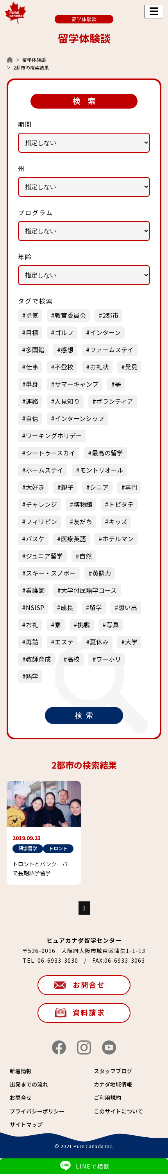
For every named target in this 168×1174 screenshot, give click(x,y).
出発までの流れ (29, 1084)
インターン (105, 332)
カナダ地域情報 (113, 1084)
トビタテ (121, 504)
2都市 (110, 315)
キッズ (118, 521)
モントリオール (101, 470)
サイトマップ (26, 1124)
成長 (67, 607)
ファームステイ (112, 349)
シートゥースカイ (50, 452)
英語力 (101, 573)
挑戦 (83, 624)
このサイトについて (118, 1111)
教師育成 (38, 659)
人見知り (67, 401)
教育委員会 (70, 315)
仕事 (32, 366)
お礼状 (99, 366)
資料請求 (89, 1012)
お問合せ (89, 985)
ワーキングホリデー (54, 435)
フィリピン (41, 521)
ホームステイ (44, 470)
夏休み (99, 641)
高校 (73, 659)
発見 (131, 366)
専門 (131, 487)
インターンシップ (79, 418)
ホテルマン (118, 538)
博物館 (82, 504)
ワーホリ (108, 659)
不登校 (64, 366)
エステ (64, 641)
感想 (67, 349)
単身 (32, 384)
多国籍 (35, 349)
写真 (112, 624)
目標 (32, 332)
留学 (95, 607)
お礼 (32, 624)
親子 (67, 487)
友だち (82, 521)
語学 (32, 676)
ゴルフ (64, 332)
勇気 (32, 315)
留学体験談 (34, 59)
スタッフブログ (113, 1071)
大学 (131, 641)
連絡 (32, 401)
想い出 (127, 607)
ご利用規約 (107, 1097)
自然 (85, 555)
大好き (35, 487)
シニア (99, 487)
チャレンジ (41, 504)
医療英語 (73, 538)
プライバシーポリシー (37, 1111)
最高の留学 (107, 452)
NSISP (35, 607)
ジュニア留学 (44, 555)
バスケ (35, 538)
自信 (32, 418)
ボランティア (114, 401)
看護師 (35, 590)
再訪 (32, 641)
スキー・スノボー (51, 573)
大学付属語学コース (89, 590)
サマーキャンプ (76, 384)
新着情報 (21, 1071)
